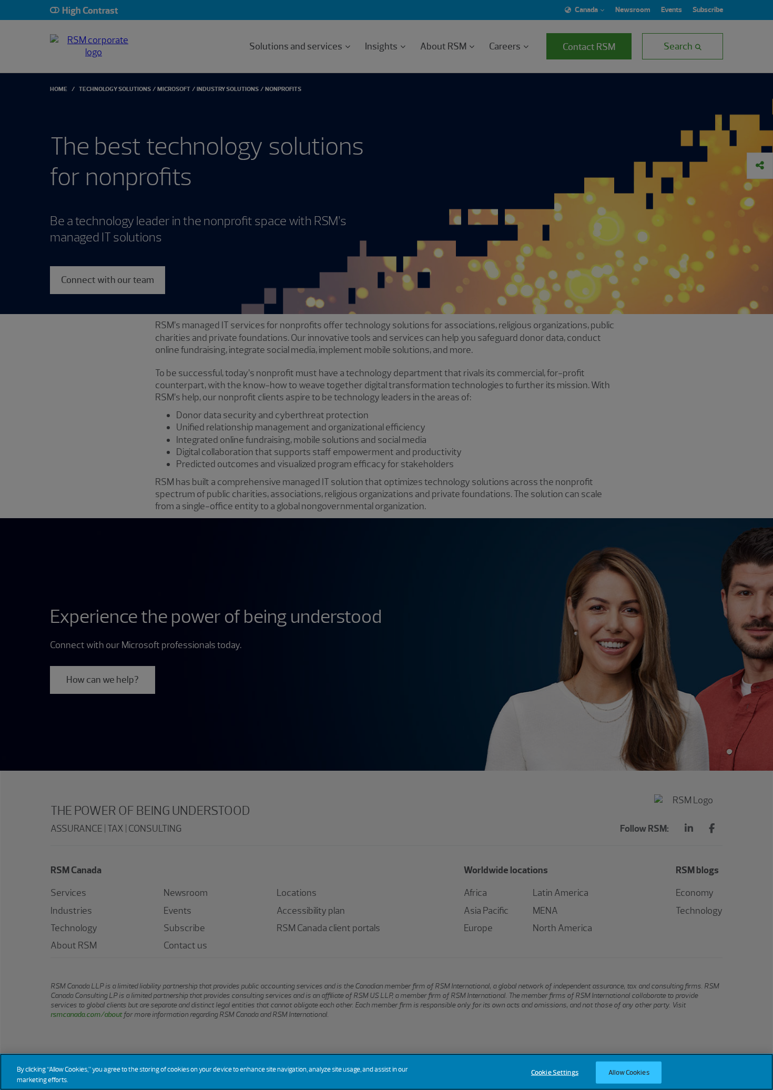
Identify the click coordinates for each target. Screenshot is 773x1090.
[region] (386, 1072)
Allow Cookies (628, 1072)
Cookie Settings (554, 1072)
